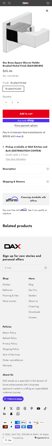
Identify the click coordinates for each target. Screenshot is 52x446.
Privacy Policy (10, 343)
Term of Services (11, 354)
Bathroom (8, 290)
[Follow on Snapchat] (11, 414)
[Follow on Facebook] (4, 408)
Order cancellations (13, 360)
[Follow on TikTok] (45, 408)
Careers (33, 317)
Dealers (32, 295)
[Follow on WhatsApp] (18, 414)
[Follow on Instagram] (18, 408)
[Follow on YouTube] (38, 408)
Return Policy (9, 332)
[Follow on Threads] (25, 408)
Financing (34, 306)
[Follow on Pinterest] (31, 408)
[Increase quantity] (18, 102)
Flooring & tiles (10, 295)
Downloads (34, 312)
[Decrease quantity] (6, 102)
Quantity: (7, 96)
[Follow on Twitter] (11, 408)
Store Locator (10, 301)
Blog (31, 284)
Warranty (7, 365)
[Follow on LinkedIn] (4, 414)
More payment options (25, 125)
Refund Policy (10, 338)
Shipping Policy (11, 349)
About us (33, 301)
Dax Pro (33, 290)
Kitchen (6, 284)
